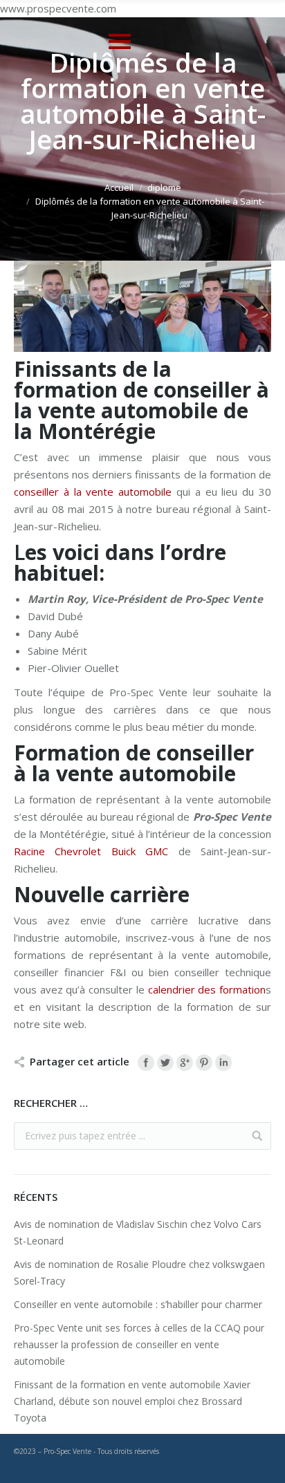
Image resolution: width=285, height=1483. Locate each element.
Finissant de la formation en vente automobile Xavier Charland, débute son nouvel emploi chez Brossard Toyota (132, 1401)
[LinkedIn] (223, 1062)
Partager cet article (79, 1061)
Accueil (119, 187)
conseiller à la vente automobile (93, 491)
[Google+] (184, 1062)
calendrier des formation (207, 989)
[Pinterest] (204, 1062)
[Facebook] (146, 1062)
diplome (164, 187)
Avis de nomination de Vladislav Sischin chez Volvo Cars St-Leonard (137, 1232)
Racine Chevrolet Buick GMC (91, 851)
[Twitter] (165, 1062)
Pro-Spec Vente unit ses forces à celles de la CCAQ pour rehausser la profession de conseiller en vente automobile (139, 1344)
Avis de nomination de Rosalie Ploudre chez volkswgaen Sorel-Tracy (139, 1272)
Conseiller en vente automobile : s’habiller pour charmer (138, 1304)
